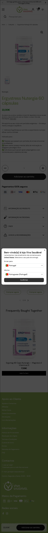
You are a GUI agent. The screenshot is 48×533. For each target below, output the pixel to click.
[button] (24, 265)
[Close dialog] (44, 250)
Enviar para (8, 261)
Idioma (6, 270)
